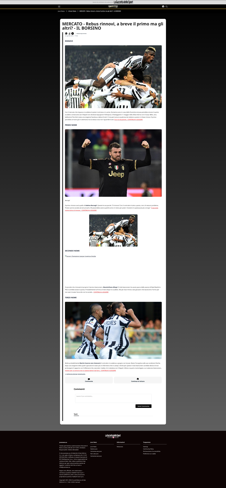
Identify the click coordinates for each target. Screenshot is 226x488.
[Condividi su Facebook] (69, 33)
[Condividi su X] (72, 33)
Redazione (120, 446)
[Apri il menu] (59, 6)
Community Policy (148, 449)
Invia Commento (143, 406)
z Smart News (72, 11)
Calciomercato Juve (96, 451)
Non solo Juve (94, 454)
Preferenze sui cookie (149, 454)
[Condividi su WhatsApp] (66, 33)
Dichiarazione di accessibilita (151, 451)
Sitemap (145, 446)
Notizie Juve (93, 449)
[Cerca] (167, 6)
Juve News (61, 11)
